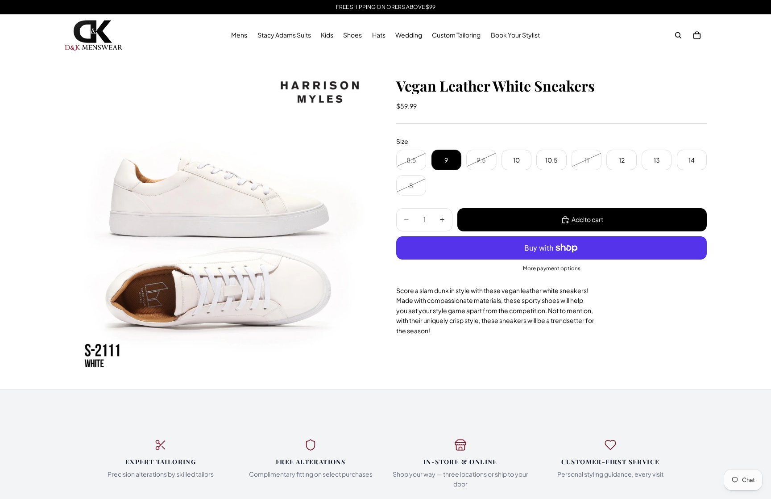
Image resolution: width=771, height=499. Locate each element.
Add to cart (587, 219)
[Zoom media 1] (219, 222)
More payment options (551, 268)
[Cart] (697, 35)
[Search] (678, 35)
